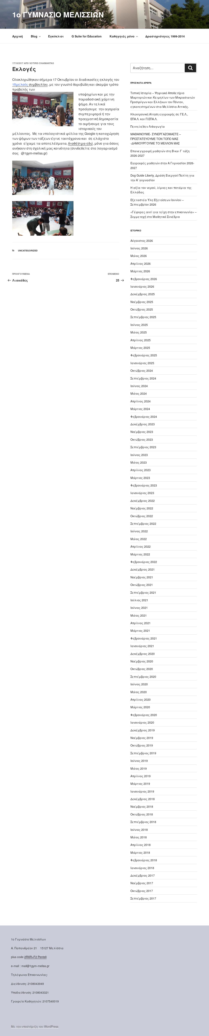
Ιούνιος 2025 (139, 325)
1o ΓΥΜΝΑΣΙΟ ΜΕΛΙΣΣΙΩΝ (58, 14)
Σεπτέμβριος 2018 (143, 822)
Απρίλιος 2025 (140, 340)
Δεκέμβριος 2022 (142, 501)
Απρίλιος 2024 (140, 401)
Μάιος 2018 (138, 837)
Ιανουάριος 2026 (142, 286)
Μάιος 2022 (138, 539)
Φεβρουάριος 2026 (143, 279)
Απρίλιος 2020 (140, 699)
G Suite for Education (87, 36)
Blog (34, 36)
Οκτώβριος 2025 (141, 309)
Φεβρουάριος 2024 (143, 416)
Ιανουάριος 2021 (142, 646)
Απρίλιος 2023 (140, 470)
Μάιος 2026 (138, 256)
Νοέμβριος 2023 (141, 432)
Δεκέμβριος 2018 (142, 799)
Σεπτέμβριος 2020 (143, 677)
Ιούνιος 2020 (139, 684)
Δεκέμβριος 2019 (142, 730)
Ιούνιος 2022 (139, 531)
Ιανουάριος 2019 (142, 791)
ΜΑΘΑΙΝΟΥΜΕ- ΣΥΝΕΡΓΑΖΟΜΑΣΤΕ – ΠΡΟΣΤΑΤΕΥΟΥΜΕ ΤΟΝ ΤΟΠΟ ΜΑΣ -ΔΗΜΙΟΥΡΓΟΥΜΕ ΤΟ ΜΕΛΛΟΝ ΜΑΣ (155, 138)
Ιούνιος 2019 (139, 761)
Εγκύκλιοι (56, 36)
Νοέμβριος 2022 (141, 508)
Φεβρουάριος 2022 (143, 562)
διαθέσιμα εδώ (80, 143)
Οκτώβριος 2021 (141, 585)
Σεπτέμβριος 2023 (143, 447)
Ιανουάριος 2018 (142, 868)
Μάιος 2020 (138, 692)
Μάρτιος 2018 (140, 852)
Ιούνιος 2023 (139, 455)
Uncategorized (28, 250)
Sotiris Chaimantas (41, 63)
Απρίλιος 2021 (140, 623)
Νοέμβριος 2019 (141, 738)
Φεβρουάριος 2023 (143, 485)
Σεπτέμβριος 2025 (143, 317)
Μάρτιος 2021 (140, 630)
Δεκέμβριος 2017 (142, 875)
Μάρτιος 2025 (140, 348)
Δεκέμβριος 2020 (142, 654)
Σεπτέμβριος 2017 (143, 898)
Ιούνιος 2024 (139, 386)
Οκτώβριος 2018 (141, 814)
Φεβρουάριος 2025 (143, 355)
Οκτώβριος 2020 (141, 669)
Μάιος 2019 (138, 768)
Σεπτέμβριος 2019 (143, 753)
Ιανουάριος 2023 (142, 493)
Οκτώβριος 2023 (141, 439)
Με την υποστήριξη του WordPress (34, 1026)
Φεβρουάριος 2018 (143, 860)
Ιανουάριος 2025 (142, 363)
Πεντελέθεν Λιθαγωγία (147, 126)
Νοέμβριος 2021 (141, 577)
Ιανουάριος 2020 (142, 722)
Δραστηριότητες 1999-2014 (165, 36)
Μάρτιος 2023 (140, 478)
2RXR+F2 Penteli (35, 957)
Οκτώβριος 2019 (141, 745)
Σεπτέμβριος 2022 (143, 523)
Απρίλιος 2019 (140, 776)
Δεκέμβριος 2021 (142, 569)
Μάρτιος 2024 (140, 409)
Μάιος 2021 (138, 615)
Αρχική (17, 36)
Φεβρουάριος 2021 (143, 638)
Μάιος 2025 (138, 332)
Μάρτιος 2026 (140, 271)
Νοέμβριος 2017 (141, 883)
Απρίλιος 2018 (140, 845)
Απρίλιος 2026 (140, 263)
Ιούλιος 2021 (139, 600)
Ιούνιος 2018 (139, 830)
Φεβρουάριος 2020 (143, 715)
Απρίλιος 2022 (140, 546)
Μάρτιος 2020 (140, 707)
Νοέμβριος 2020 (141, 661)
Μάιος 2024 (138, 393)
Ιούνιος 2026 (139, 248)
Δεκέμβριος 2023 (142, 424)
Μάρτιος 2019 (140, 784)
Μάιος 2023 (138, 462)
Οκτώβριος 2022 (141, 516)
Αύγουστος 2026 (141, 241)
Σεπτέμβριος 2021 (143, 592)
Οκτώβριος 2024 (141, 370)
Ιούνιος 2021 (139, 608)
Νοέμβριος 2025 (141, 302)
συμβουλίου (30, 84)
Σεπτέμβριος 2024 (143, 378)
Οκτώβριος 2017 (141, 891)
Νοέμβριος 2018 (141, 806)
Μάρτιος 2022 (140, 554)
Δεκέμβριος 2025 (142, 294)
